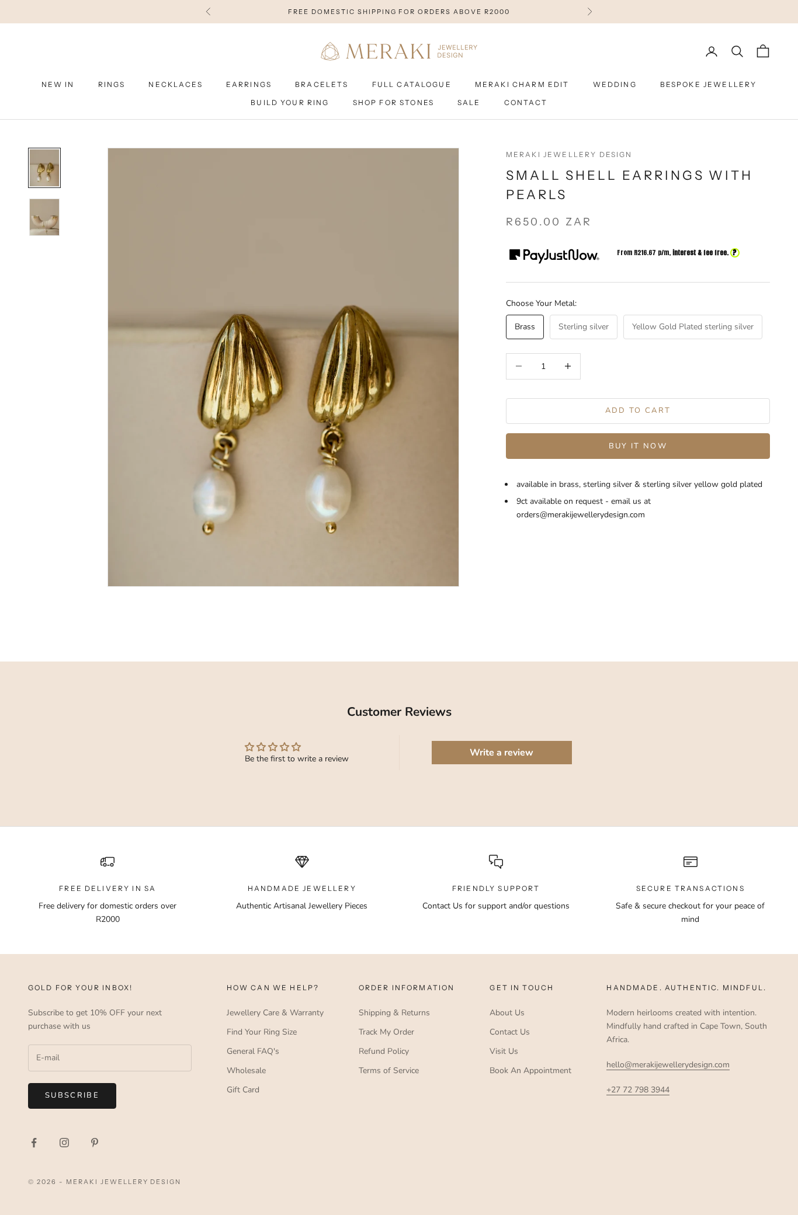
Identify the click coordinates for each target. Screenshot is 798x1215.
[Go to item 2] (44, 217)
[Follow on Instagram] (64, 1142)
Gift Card (243, 1089)
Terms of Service (389, 1070)
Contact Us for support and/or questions (496, 905)
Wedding (615, 85)
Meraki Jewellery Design (569, 154)
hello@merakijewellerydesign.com (668, 1064)
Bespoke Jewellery (708, 85)
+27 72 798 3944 (637, 1089)
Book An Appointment (530, 1070)
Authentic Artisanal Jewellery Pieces (301, 905)
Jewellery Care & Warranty (275, 1012)
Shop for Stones (393, 102)
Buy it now (638, 446)
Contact (525, 102)
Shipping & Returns (394, 1012)
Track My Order (386, 1032)
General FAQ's (253, 1051)
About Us (507, 1012)
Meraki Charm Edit (522, 85)
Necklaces (175, 85)
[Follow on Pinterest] (94, 1142)
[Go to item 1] (44, 168)
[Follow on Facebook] (34, 1142)
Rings (112, 85)
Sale (469, 102)
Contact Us (510, 1032)
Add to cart (638, 410)
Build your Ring (290, 102)
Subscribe (72, 1095)
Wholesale (246, 1070)
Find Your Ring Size (262, 1032)
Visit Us (504, 1051)
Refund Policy (384, 1051)
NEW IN (58, 85)
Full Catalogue (412, 85)
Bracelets (321, 85)
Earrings (249, 85)
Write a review (501, 752)
